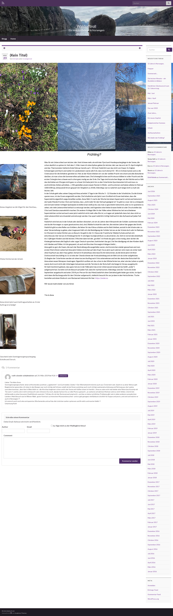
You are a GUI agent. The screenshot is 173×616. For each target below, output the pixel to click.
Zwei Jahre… (152, 113)
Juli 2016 (151, 554)
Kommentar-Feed (154, 594)
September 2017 (154, 495)
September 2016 (154, 545)
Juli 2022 (151, 281)
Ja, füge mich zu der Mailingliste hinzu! (69, 426)
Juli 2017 (151, 500)
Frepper (150, 69)
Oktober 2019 (153, 397)
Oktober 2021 (153, 308)
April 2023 (151, 249)
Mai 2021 (151, 325)
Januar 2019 (152, 433)
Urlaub (150, 128)
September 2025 (154, 196)
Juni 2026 (151, 191)
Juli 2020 (151, 361)
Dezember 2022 (153, 263)
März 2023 (151, 254)
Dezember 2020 (153, 343)
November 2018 (153, 442)
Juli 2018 (151, 455)
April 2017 (151, 513)
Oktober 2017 (153, 491)
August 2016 (152, 549)
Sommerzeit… (153, 73)
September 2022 (154, 276)
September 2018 (154, 451)
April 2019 (151, 419)
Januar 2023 (152, 258)
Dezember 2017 (153, 482)
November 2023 (153, 232)
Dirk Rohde (152, 177)
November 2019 (153, 393)
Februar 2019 (152, 428)
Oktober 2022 (153, 272)
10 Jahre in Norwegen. (156, 64)
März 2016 (151, 567)
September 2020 (154, 352)
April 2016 (151, 563)
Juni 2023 (151, 245)
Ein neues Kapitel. (154, 118)
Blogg (4, 39)
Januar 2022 (152, 294)
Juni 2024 (151, 214)
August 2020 (152, 357)
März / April (152, 98)
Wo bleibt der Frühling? (156, 138)
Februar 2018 (152, 473)
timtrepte (15, 59)
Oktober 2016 (153, 540)
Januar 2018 (152, 478)
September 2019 (154, 402)
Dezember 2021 (153, 299)
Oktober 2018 (153, 446)
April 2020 (151, 370)
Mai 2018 (151, 464)
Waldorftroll (86, 26)
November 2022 (153, 267)
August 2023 (152, 241)
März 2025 (151, 205)
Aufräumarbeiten (154, 133)
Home (13, 39)
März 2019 (151, 424)
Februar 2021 (152, 334)
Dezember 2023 (153, 227)
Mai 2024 (151, 218)
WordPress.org (153, 599)
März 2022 (151, 290)
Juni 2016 (151, 558)
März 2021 (151, 330)
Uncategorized (27, 59)
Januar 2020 (152, 384)
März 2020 (151, 375)
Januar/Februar (153, 103)
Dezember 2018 (153, 437)
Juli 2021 (151, 317)
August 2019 (152, 406)
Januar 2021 (152, 339)
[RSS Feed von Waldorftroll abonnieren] (3, 2)
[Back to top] (168, 611)
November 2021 (153, 303)
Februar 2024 (152, 223)
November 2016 (153, 536)
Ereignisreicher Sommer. (156, 123)
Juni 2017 (151, 504)
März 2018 (151, 469)
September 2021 (154, 312)
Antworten (63, 376)
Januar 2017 (152, 527)
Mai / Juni (151, 93)
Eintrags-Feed (153, 590)
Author (5, 427)
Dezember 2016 (153, 531)
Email (29, 427)
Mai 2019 (151, 415)
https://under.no (101, 278)
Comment (8, 435)
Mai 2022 (151, 285)
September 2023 (154, 236)
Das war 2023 (153, 108)
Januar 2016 (152, 571)
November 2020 (153, 348)
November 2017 (153, 486)
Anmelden (151, 585)
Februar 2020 (152, 379)
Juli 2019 (151, 410)
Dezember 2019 (153, 388)
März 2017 (151, 518)
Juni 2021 (151, 321)
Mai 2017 (151, 509)
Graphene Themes (21, 613)
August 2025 (152, 200)
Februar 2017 (152, 522)
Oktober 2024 (153, 209)
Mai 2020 (151, 366)
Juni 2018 (151, 460)
